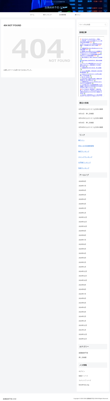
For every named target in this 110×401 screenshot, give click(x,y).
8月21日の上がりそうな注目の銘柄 (91, 118)
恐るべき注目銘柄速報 (86, 146)
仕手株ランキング (84, 162)
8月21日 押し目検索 (86, 113)
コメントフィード (85, 380)
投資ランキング (83, 168)
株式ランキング (83, 151)
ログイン (82, 371)
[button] (105, 25)
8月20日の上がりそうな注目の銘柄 (91, 127)
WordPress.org (84, 385)
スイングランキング (85, 157)
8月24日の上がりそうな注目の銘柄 (91, 109)
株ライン (81, 140)
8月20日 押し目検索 (86, 123)
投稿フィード (83, 376)
